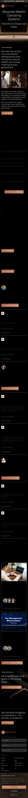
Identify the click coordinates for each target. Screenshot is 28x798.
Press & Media (18, 763)
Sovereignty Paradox (19, 758)
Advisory (3, 760)
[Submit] (25, 750)
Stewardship (4, 765)
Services (3, 758)
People (3, 768)
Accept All (14, 787)
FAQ (16, 768)
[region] (14, 785)
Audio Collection (5, 770)
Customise (14, 791)
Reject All (14, 794)
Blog (16, 760)
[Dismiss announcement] (26, 1)
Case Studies (18, 765)
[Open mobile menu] (26, 6)
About (2, 763)
